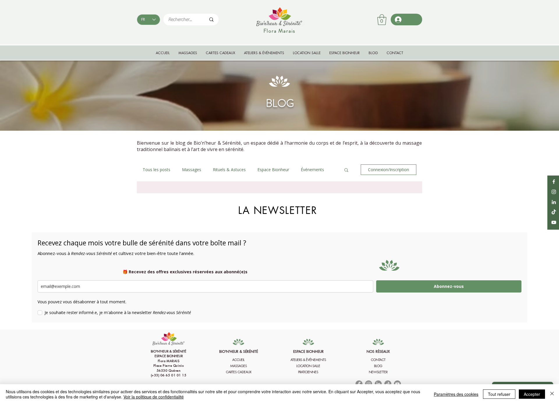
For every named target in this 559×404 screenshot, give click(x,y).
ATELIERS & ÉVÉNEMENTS (308, 359)
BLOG (378, 366)
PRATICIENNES (308, 372)
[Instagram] (554, 192)
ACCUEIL (238, 359)
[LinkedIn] (554, 202)
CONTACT (378, 359)
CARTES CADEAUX (238, 372)
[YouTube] (554, 222)
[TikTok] (554, 212)
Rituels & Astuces (229, 169)
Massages (191, 169)
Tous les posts (156, 169)
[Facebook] (554, 182)
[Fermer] (552, 394)
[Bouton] (168, 364)
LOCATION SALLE (308, 366)
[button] (381, 19)
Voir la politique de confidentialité (153, 397)
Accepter (532, 394)
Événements (312, 169)
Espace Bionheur (273, 169)
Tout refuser (499, 394)
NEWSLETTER (378, 372)
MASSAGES (238, 366)
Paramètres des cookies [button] (456, 394)
